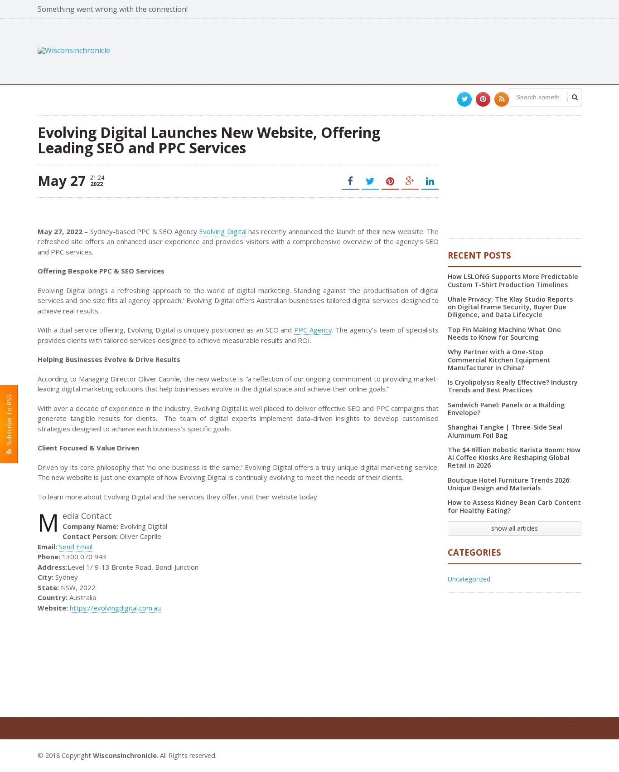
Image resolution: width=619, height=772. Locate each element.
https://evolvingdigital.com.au (115, 607)
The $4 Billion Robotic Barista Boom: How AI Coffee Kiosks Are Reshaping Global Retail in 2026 (514, 457)
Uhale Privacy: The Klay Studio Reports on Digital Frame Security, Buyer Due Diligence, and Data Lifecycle (510, 307)
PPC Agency (313, 329)
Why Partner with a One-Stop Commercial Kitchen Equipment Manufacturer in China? (499, 359)
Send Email (75, 546)
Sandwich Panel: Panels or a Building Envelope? (506, 409)
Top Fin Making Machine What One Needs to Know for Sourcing (504, 333)
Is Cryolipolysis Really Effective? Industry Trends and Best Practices (513, 386)
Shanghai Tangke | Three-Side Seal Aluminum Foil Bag (505, 431)
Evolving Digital (222, 231)
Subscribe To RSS (9, 421)
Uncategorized (469, 579)
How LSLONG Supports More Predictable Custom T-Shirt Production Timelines (513, 280)
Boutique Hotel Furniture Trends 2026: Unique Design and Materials (509, 484)
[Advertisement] (416, 50)
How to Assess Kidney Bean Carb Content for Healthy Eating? (514, 506)
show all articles (514, 528)
